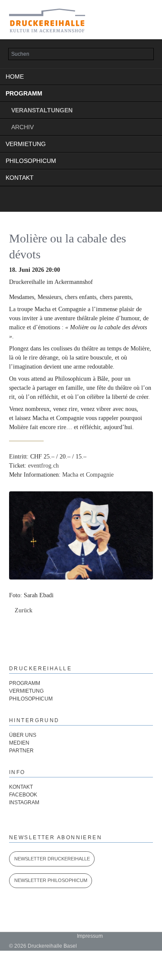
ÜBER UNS (22, 735)
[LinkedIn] (62, 201)
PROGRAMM (24, 93)
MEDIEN (19, 743)
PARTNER (21, 751)
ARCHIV (22, 127)
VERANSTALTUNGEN (42, 110)
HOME (15, 76)
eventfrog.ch (43, 465)
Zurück (23, 610)
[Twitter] (43, 201)
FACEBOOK (23, 795)
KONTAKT (20, 177)
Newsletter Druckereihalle (52, 858)
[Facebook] (99, 201)
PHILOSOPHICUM (31, 160)
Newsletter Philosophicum (50, 880)
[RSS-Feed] (118, 201)
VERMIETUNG (26, 143)
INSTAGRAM (24, 802)
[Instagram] (81, 201)
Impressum (90, 936)
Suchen (144, 54)
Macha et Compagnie (88, 474)
